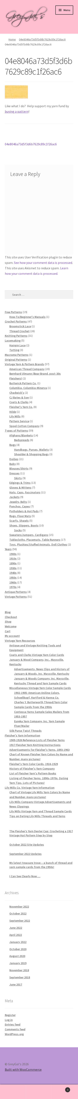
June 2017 (15, 984)
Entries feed (12, 1024)
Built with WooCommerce (23, 1069)
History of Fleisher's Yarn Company (32, 768)
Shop (8, 621)
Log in (9, 1020)
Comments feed (15, 1029)
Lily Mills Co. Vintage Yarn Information (29, 787)
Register (10, 1015)
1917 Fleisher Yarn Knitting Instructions (35, 745)
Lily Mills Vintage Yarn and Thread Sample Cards (40, 811)
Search (39, 1092)
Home (12, 39)
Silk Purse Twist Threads (25, 731)
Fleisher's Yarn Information (22, 735)
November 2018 (19, 970)
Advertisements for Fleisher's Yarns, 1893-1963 (39, 750)
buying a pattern (16, 111)
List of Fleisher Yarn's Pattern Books (32, 773)
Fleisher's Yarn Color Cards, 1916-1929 (33, 764)
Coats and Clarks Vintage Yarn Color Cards (36, 655)
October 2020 (17, 949)
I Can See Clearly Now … (24, 876)
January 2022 (17, 942)
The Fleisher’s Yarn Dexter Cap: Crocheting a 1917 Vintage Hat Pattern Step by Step (41, 833)
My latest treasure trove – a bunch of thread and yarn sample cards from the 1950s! (40, 865)
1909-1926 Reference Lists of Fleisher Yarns (37, 740)
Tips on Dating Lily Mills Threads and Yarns (37, 816)
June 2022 (15, 928)
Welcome (10, 626)
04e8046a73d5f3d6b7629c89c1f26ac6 (42, 39)
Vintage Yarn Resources (20, 640)
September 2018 (19, 977)
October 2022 (17, 913)
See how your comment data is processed (43, 263)
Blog (8, 612)
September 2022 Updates (25, 854)
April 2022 (15, 935)
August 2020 (17, 956)
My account (12, 636)
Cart (7, 631)
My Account (13, 1092)
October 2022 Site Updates (26, 844)
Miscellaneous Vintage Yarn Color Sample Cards (40, 688)
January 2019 (17, 963)
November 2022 (19, 906)
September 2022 (19, 920)
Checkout (11, 617)
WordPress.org (14, 1034)
